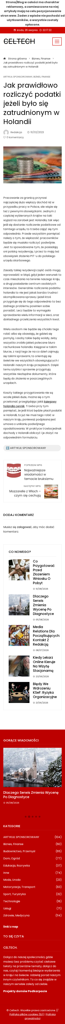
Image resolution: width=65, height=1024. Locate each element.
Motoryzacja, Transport (32, 887)
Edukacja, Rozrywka (32, 866)
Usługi (32, 908)
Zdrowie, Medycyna (32, 915)
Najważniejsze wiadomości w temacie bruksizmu (38, 472)
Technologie (32, 901)
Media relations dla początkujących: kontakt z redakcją (46, 636)
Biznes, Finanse (41, 77)
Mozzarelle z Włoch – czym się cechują (25, 491)
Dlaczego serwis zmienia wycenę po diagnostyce (43, 605)
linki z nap (10, 927)
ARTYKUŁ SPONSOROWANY (17, 77)
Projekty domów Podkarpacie (25, 991)
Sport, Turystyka (32, 894)
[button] (26, 817)
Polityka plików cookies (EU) (27, 1014)
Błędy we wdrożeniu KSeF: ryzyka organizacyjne (45, 690)
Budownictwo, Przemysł (32, 851)
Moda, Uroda (32, 880)
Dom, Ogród (32, 858)
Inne (32, 873)
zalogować (24, 527)
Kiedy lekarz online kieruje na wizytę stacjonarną (44, 664)
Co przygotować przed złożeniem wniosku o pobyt (44, 572)
